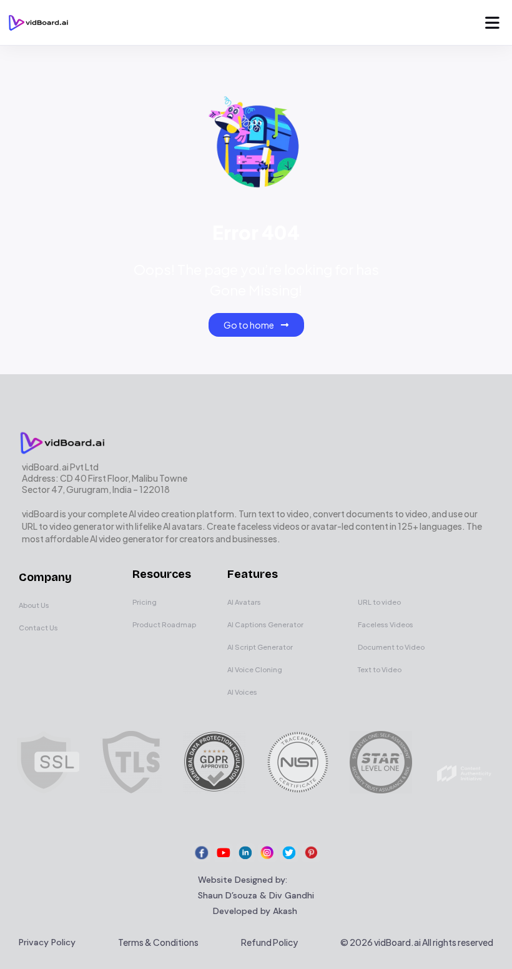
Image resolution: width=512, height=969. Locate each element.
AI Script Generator (260, 647)
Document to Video (391, 647)
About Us (34, 605)
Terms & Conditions (158, 942)
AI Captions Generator (265, 624)
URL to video (379, 602)
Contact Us (38, 628)
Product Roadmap (164, 624)
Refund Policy (269, 942)
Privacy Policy (47, 942)
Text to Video (379, 669)
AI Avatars (244, 602)
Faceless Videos (385, 624)
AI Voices (242, 692)
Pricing (144, 602)
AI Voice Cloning (254, 669)
